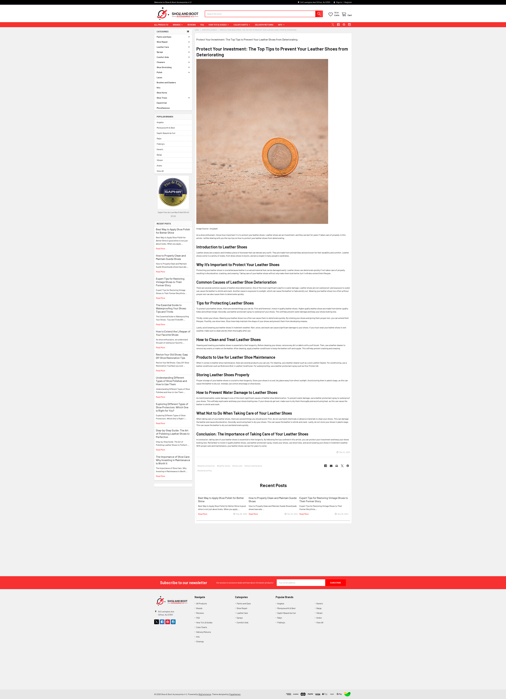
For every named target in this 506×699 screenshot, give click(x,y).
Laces (159, 77)
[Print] (336, 465)
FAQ (202, 24)
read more (160, 248)
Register (348, 2)
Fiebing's (161, 144)
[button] (347, 694)
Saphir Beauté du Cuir (166, 133)
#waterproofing (204, 470)
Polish (159, 72)
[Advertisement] (173, 526)
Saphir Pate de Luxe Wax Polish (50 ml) (173, 212)
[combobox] (264, 14)
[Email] (331, 465)
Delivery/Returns (264, 24)
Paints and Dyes (164, 37)
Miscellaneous (163, 108)
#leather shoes (223, 465)
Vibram (160, 160)
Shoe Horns (162, 92)
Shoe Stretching (164, 67)
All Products (161, 24)
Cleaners (161, 62)
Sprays (160, 52)
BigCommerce (205, 694)
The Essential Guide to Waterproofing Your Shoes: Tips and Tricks (171, 308)
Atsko (159, 165)
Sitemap (200, 641)
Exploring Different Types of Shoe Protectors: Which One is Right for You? (172, 407)
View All (160, 171)
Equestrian (162, 103)
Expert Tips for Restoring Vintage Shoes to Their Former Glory (170, 282)
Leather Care (163, 47)
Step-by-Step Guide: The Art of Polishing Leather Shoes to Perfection (172, 433)
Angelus (160, 122)
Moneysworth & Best (166, 127)
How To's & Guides (218, 24)
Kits (158, 87)
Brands (176, 24)
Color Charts (241, 24)
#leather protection (206, 465)
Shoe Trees (162, 98)
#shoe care (237, 465)
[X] (332, 24)
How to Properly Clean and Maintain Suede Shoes (171, 257)
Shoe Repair (162, 42)
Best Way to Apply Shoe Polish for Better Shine (173, 231)
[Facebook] (338, 24)
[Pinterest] (344, 24)
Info (280, 24)
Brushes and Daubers (166, 82)
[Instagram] (349, 24)
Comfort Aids (163, 57)
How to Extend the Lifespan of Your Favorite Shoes (173, 333)
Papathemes (234, 694)
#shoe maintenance (253, 465)
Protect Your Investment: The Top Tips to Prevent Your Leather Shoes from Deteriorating (247, 39)
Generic (160, 149)
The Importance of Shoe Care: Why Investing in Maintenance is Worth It (173, 460)
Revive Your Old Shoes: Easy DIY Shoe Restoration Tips (172, 356)
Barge (159, 154)
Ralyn (159, 138)
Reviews (192, 24)
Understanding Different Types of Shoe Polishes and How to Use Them (171, 381)
